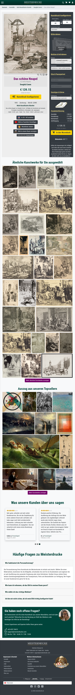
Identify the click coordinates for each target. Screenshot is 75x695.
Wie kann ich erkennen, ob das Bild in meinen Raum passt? (26, 585)
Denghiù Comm (38, 7)
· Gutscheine (30, 668)
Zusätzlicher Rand (55, 27)
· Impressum (6, 661)
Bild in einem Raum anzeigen (27, 131)
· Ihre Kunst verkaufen (33, 661)
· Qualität (29, 664)
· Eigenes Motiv (31, 659)
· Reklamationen (7, 671)
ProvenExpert (16, 536)
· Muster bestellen (32, 671)
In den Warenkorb (62, 132)
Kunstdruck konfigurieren (27, 96)
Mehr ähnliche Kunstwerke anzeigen (37, 380)
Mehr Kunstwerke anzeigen (37, 493)
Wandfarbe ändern (26, 127)
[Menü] (2, 3)
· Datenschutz (7, 666)
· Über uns (6, 673)
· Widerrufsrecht (7, 668)
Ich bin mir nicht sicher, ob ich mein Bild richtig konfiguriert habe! (29, 599)
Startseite (4, 7)
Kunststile (12, 7)
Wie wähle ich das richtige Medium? (18, 592)
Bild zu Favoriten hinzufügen (26, 122)
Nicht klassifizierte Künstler (24, 7)
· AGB (4, 664)
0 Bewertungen (29, 135)
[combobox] (61, 29)
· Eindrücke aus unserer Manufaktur (36, 666)
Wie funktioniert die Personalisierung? (19, 563)
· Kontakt (5, 659)
